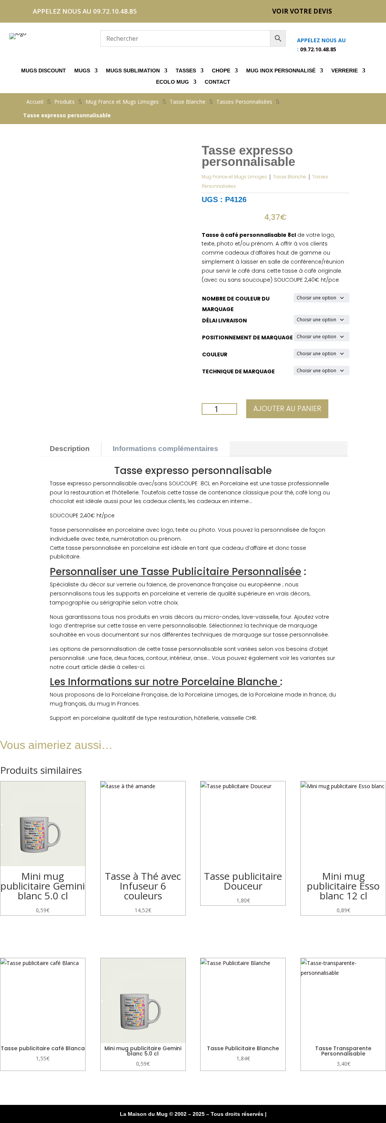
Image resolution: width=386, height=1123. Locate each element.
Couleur (214, 354)
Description (70, 449)
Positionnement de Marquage (247, 337)
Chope (221, 71)
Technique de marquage (238, 371)
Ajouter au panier (287, 408)
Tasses (186, 71)
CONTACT (217, 82)
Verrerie (344, 71)
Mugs (82, 71)
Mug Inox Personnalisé (281, 71)
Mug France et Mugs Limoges (234, 176)
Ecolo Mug (172, 82)
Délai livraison (224, 320)
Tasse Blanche (289, 176)
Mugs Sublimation (133, 71)
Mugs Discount (43, 71)
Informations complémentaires (165, 449)
